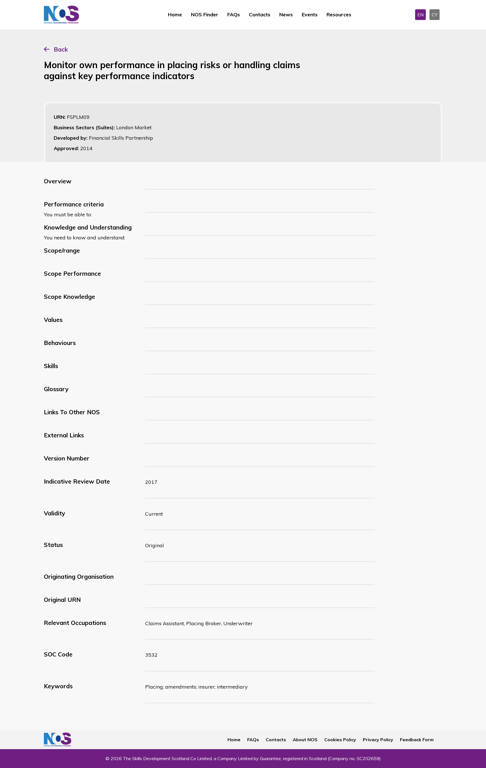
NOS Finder (204, 14)
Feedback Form (417, 739)
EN (420, 14)
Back (61, 49)
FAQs (233, 14)
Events (310, 14)
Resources (339, 14)
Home (175, 14)
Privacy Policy (378, 739)
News (286, 14)
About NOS (305, 739)
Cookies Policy (340, 739)
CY (434, 14)
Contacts (259, 14)
